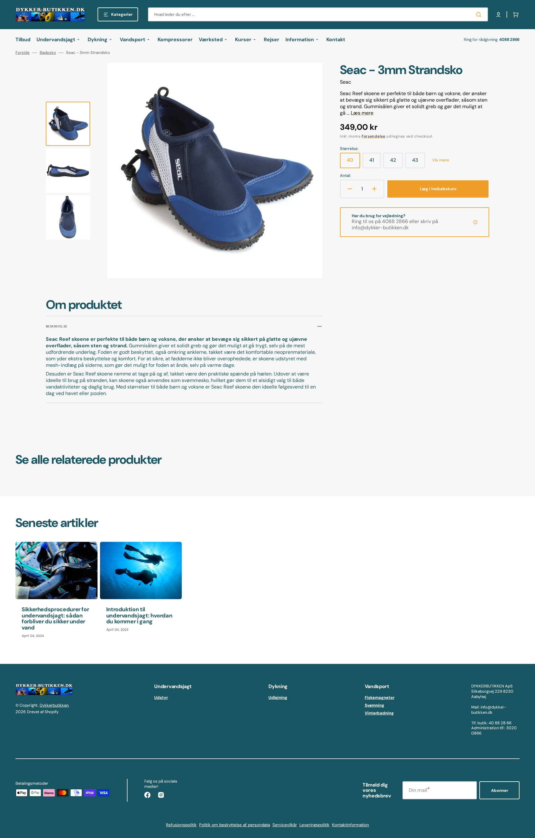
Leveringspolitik (314, 824)
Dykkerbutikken (54, 705)
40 (353, 162)
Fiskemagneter (379, 697)
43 (418, 162)
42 (396, 162)
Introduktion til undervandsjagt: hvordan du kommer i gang (139, 615)
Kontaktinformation (350, 824)
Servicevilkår (284, 824)
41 (375, 162)
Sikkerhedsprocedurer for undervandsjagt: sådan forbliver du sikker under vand (55, 618)
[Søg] (480, 14)
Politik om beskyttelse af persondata (234, 824)
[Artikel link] (56, 593)
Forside (22, 52)
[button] (498, 14)
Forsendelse (373, 136)
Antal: (345, 175)
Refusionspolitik (181, 824)
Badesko (48, 52)
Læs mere (362, 113)
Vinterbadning (379, 713)
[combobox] (318, 14)
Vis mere (440, 160)
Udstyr (161, 697)
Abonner (499, 790)
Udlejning (277, 697)
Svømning (374, 705)
